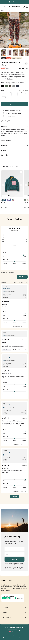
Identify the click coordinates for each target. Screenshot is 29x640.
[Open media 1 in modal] (26, 14)
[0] (23, 7)
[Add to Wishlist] (26, 63)
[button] (23, 68)
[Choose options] (21, 172)
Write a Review (23, 277)
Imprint (3, 637)
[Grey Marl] (13, 86)
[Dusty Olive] (6, 86)
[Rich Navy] (17, 86)
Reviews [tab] (4, 273)
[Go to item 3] (15, 52)
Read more (9, 79)
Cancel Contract (24, 637)
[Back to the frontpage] (2, 10)
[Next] (20, 185)
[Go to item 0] (3, 52)
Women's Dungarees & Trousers (18, 10)
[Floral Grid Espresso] (10, 86)
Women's (7, 10)
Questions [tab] (11, 273)
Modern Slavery (17, 637)
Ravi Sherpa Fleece (6, 203)
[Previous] (3, 185)
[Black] (2, 86)
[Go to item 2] (9, 52)
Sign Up (14, 559)
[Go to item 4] (21, 52)
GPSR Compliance (9, 637)
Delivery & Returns (8, 121)
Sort (15, 282)
